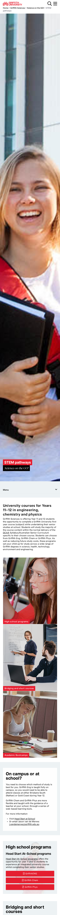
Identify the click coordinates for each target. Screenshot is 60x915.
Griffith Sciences (17, 8)
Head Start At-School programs (22, 859)
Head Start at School (24, 818)
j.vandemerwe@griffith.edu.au (24, 824)
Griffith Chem (31, 880)
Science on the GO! (35, 8)
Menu (55, 3)
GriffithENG (31, 873)
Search (49, 3)
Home (5, 8)
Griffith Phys (31, 887)
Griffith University (16, 3)
